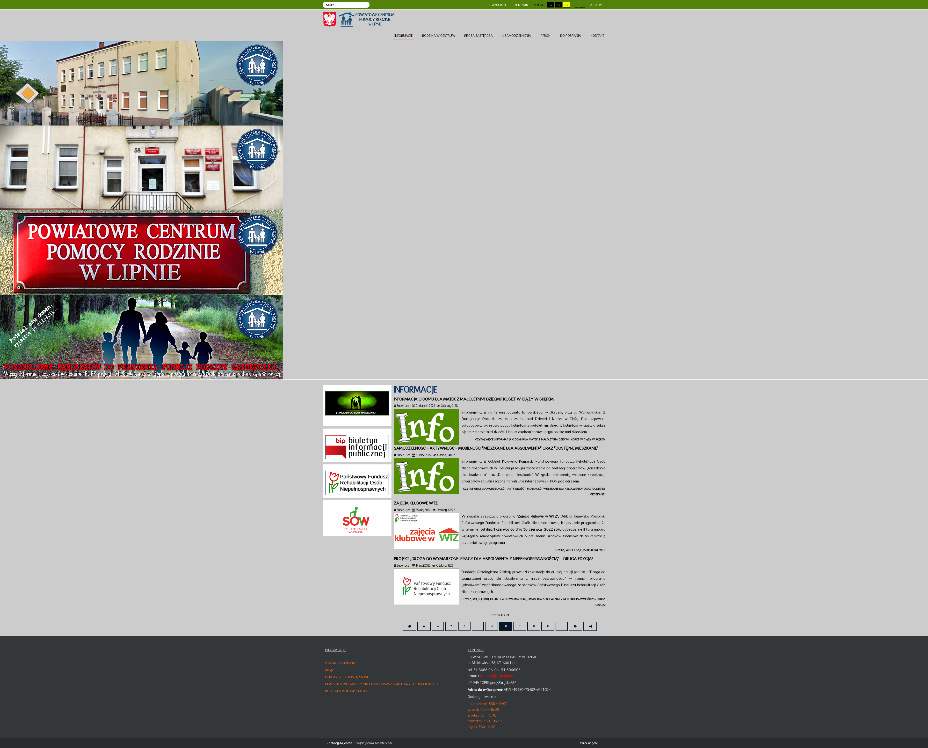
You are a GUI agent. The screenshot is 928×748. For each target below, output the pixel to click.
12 (519, 626)
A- (592, 4)
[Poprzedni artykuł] (424, 626)
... (477, 626)
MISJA (329, 670)
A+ (600, 4)
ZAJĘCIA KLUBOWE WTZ (416, 503)
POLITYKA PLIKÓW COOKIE (346, 691)
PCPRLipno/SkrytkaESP (498, 683)
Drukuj (603, 405)
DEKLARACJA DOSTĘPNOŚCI (347, 677)
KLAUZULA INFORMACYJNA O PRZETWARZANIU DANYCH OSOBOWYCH (382, 684)
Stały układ (576, 4)
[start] (409, 626)
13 (534, 626)
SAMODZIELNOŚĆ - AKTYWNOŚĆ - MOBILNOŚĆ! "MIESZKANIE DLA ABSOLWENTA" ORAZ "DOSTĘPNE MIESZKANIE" (496, 448)
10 (491, 626)
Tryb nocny (521, 4)
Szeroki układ (582, 4)
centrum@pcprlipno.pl (497, 676)
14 (548, 626)
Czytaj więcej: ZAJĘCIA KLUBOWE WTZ (580, 550)
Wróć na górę (589, 743)
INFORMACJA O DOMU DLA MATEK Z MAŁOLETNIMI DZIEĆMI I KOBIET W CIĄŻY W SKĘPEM (474, 399)
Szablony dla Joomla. (339, 743)
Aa (550, 4)
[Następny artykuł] (575, 626)
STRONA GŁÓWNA (340, 663)
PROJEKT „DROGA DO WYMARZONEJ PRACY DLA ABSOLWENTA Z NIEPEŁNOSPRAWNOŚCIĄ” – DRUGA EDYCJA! (493, 558)
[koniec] (590, 626)
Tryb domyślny (497, 4)
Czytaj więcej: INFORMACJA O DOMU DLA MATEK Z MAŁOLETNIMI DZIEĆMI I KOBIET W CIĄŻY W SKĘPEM (540, 439)
